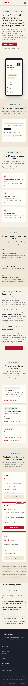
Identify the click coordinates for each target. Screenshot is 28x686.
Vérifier (7, 129)
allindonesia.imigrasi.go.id (14, 577)
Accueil (3, 649)
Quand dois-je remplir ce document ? (12, 614)
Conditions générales (7, 670)
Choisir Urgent (14, 558)
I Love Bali (4, 653)
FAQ (3, 655)
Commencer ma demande (14, 348)
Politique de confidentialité (8, 668)
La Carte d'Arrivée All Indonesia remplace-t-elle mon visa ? (10, 589)
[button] (25, 3)
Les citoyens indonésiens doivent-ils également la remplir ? (12, 596)
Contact (4, 658)
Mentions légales (6, 665)
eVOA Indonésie (5, 651)
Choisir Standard (14, 496)
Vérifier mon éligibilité (9, 44)
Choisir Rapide (14, 527)
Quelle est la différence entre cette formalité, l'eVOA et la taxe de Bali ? (12, 608)
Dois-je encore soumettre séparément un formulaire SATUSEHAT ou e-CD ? (12, 602)
